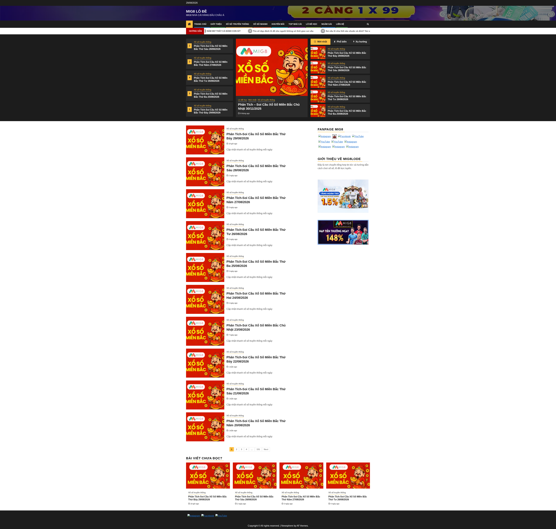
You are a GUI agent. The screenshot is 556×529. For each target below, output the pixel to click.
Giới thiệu (216, 24)
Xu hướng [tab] (361, 41)
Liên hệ (340, 24)
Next (266, 449)
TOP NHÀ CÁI (295, 24)
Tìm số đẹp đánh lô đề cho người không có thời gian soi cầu (249, 31)
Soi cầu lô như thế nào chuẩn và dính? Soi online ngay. (319, 31)
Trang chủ (200, 24)
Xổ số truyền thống (237, 24)
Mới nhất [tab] (322, 41)
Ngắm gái (326, 24)
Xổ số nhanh (260, 24)
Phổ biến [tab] (341, 41)
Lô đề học (311, 24)
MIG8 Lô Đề (196, 11)
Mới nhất (252, 100)
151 (258, 449)
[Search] (368, 24)
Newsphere (287, 526)
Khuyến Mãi (278, 24)
